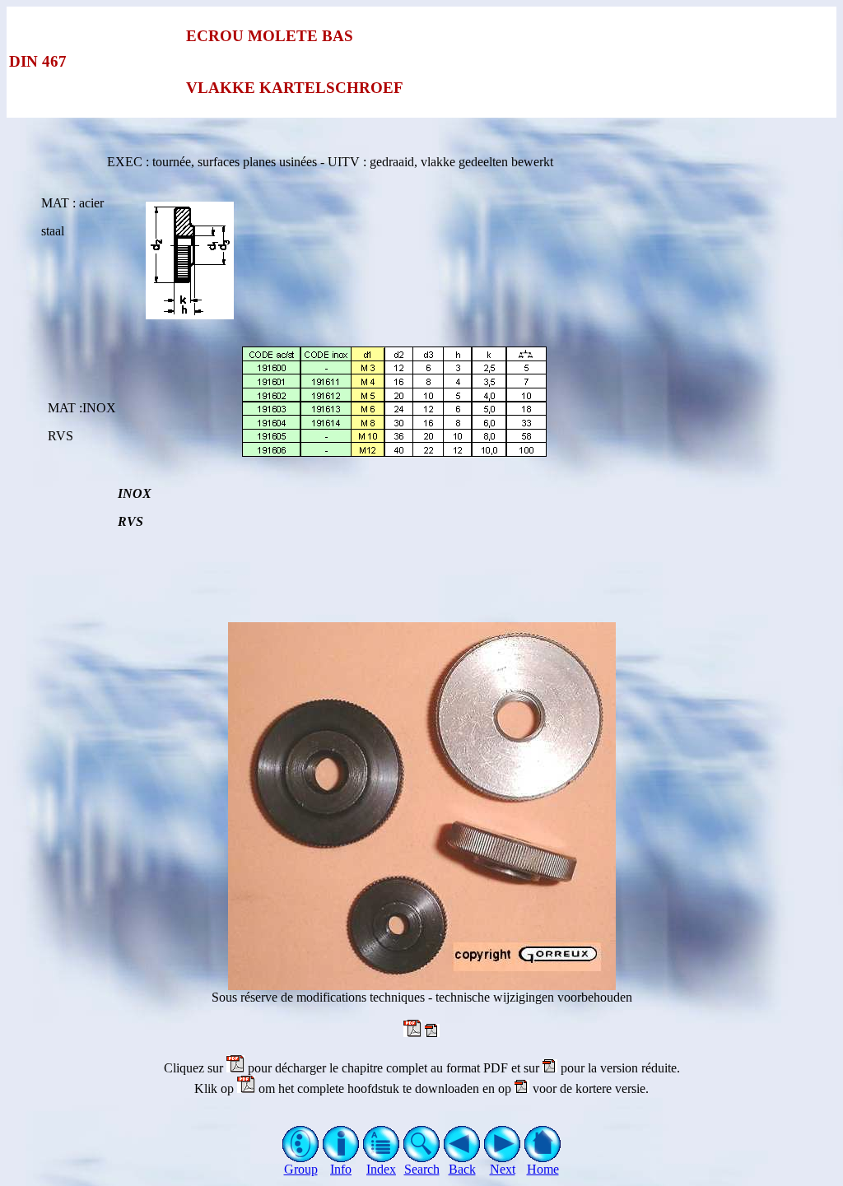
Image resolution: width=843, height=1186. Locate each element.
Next (502, 1169)
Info (341, 1169)
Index (381, 1169)
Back (462, 1169)
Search (422, 1169)
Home (543, 1169)
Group (301, 1169)
